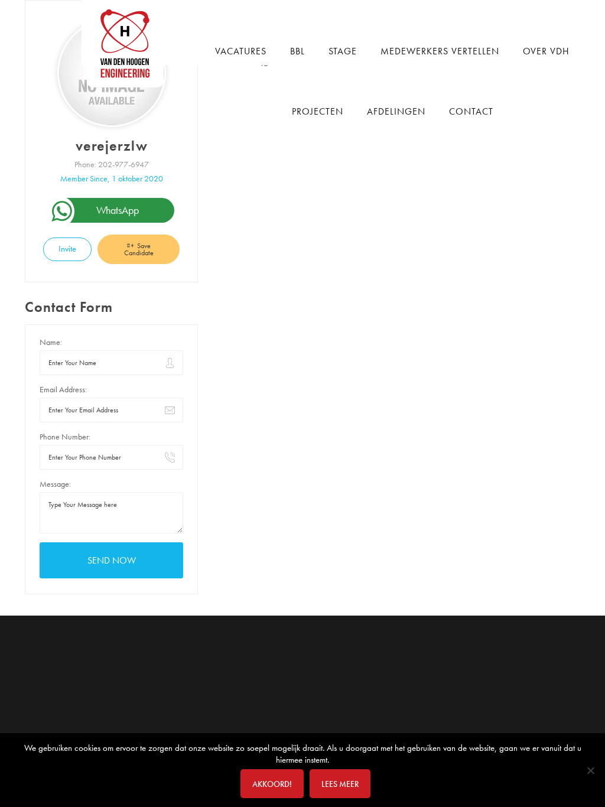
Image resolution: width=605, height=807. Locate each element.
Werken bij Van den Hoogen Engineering (129, 43)
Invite (67, 249)
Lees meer (340, 784)
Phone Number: (65, 436)
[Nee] (590, 770)
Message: (55, 484)
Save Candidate (139, 249)
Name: (51, 342)
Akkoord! (272, 784)
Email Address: (63, 389)
